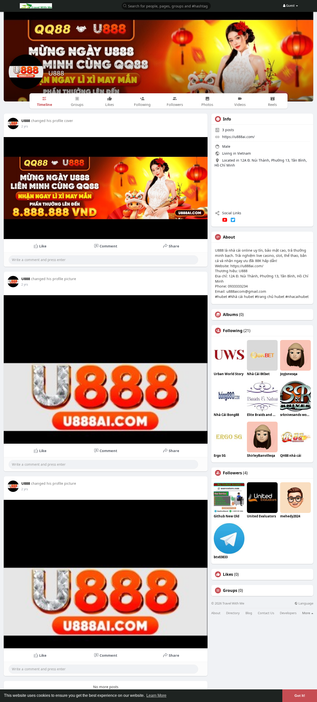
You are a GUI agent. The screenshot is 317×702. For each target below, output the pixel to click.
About (215, 613)
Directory (233, 613)
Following (232, 331)
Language (305, 603)
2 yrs (24, 126)
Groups (230, 590)
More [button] (306, 613)
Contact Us (266, 613)
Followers (232, 473)
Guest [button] (290, 5)
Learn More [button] (156, 695)
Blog (248, 613)
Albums (230, 314)
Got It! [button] (299, 696)
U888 (56, 73)
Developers (288, 613)
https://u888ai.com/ (238, 136)
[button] (166, 5)
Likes (228, 574)
